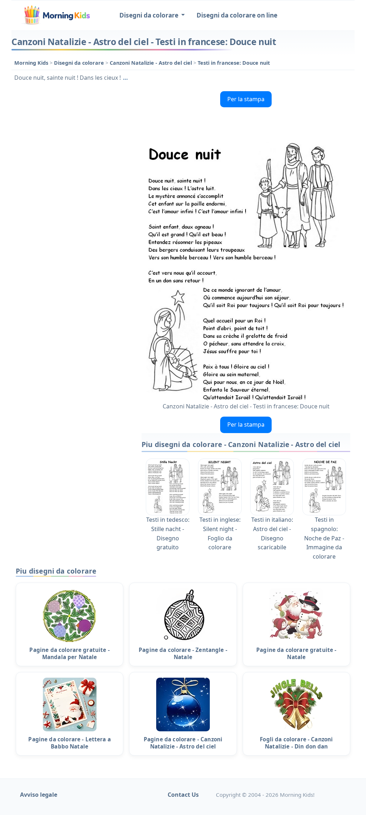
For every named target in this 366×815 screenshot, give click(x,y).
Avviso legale (38, 795)
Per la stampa (245, 99)
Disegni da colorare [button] (149, 15)
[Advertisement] (73, 133)
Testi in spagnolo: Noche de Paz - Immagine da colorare (324, 538)
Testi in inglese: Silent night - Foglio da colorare (220, 533)
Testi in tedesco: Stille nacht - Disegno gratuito (167, 533)
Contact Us (183, 795)
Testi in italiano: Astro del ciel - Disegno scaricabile (272, 533)
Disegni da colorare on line (237, 15)
